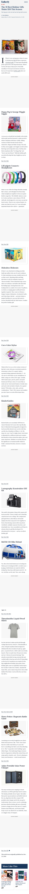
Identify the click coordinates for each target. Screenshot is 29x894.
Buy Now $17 (4, 484)
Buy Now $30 (5, 396)
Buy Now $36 (5, 761)
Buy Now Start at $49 (7, 712)
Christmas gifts (9, 62)
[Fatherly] (5, 2)
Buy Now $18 (4, 244)
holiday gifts (17, 71)
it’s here (3, 568)
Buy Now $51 (4, 850)
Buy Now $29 (5, 340)
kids (15, 60)
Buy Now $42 (5, 161)
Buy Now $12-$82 (6, 614)
